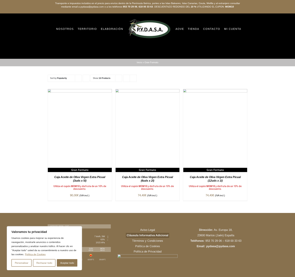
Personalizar (21, 262)
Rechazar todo (44, 262)
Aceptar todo (67, 262)
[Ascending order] (86, 78)
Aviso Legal (147, 230)
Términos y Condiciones (147, 240)
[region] (44, 248)
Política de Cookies (35, 254)
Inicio (139, 62)
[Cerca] (78, 229)
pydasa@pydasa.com (220, 246)
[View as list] (133, 78)
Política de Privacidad (147, 251)
